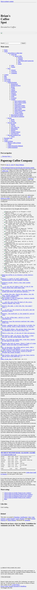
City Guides (7, 81)
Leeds (12, 96)
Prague (13, 121)
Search (2, 43)
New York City (15, 127)
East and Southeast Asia (14, 135)
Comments (14, 73)
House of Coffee (5, 198)
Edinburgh (14, 91)
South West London (19, 107)
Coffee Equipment (13, 147)
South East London (19, 105)
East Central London (20, 101)
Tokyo (13, 136)
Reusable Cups (8, 138)
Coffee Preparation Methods (15, 146)
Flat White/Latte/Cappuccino (26, 60)
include (33, 518)
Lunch (17, 518)
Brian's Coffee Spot (5, 19)
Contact (6, 74)
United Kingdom (12, 82)
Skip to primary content (7, 1)
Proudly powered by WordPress (17, 586)
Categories (14, 71)
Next (9, 156)
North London (18, 112)
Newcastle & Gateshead (17, 116)
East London (17, 104)
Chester (13, 90)
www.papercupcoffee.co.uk (8, 454)
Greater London (18, 113)
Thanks (13, 67)
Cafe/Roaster (23, 517)
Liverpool (13, 98)
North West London (19, 110)
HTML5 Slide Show (6, 359)
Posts (9, 68)
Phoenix (13, 130)
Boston (13, 124)
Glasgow (13, 93)
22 (33, 350)
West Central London (20, 102)
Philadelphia (14, 129)
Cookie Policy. (16, 584)
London (13, 99)
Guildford (13, 95)
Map (5, 76)
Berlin (12, 119)
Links (12, 65)
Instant (20, 64)
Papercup (3, 520)
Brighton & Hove (16, 85)
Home (5, 50)
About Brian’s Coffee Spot (15, 53)
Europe (10, 118)
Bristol (13, 87)
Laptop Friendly (10, 518)
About (6, 51)
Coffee (9, 144)
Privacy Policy (5, 586)
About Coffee (18, 56)
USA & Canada (12, 122)
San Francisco (15, 133)
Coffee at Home (8, 141)
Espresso (20, 57)
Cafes (29, 517)
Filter (19, 62)
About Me (14, 54)
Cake (33, 517)
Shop (5, 78)
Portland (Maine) (15, 132)
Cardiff (13, 88)
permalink (27, 520)
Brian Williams (20, 165)
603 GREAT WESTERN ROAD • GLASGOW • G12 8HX (18, 452)
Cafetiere (20, 59)
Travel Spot (7, 79)
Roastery (22, 518)
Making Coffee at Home (14, 143)
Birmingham (14, 84)
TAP (29, 197)
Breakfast (16, 517)
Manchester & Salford (17, 115)
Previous (4, 156)
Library (6, 139)
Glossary (13, 70)
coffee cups (5, 171)
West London (18, 108)
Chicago (13, 125)
